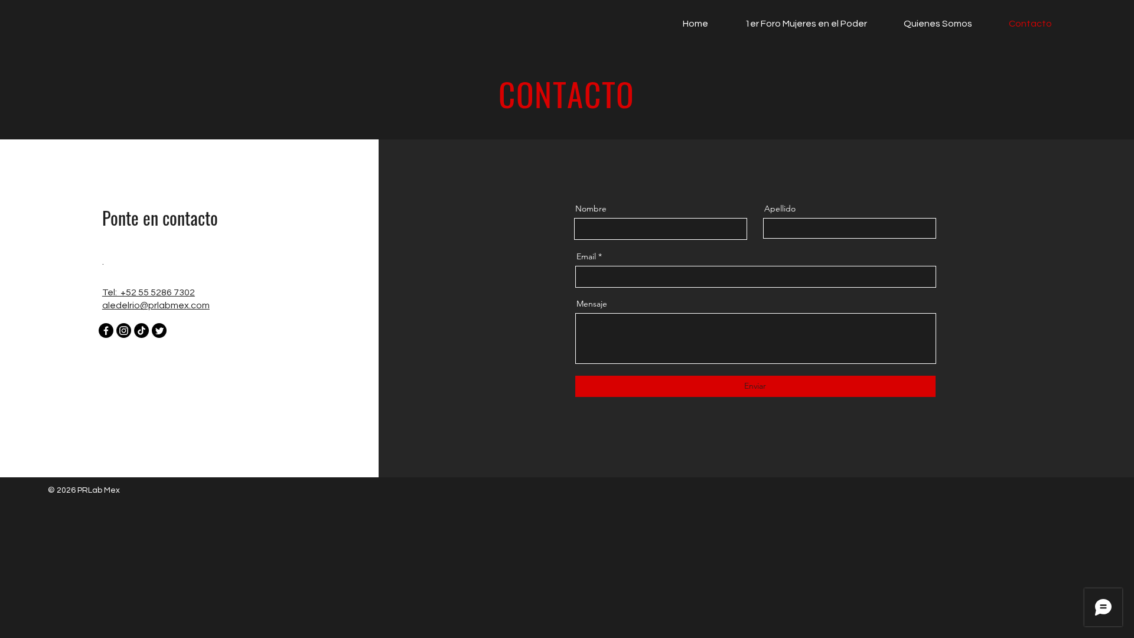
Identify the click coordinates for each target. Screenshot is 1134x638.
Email (586, 256)
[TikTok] (141, 330)
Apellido (780, 208)
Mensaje (591, 304)
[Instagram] (123, 330)
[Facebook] (106, 330)
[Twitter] (159, 330)
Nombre (591, 208)
